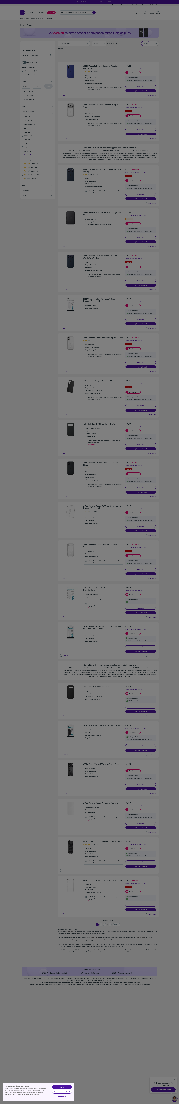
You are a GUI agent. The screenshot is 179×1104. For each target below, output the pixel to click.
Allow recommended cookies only (62, 1091)
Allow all (62, 1087)
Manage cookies (62, 1096)
